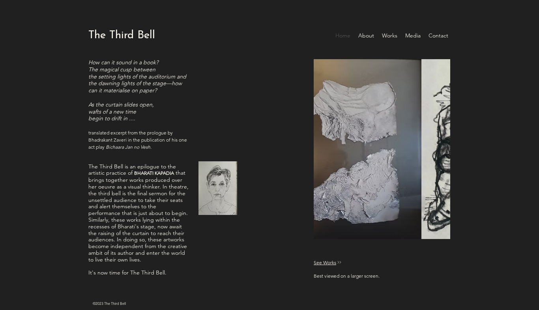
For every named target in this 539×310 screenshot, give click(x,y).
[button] (212, 188)
